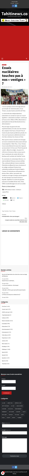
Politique (4, 64)
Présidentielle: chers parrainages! (10, 215)
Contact (16, 3)
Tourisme (4, 363)
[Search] (26, 58)
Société (4, 358)
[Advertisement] (14, 41)
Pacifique (4, 346)
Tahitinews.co (15, 13)
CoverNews (21, 471)
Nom (6, 423)
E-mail (3, 385)
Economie (4, 323)
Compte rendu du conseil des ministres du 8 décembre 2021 (16, 220)
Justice (3, 340)
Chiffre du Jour (5, 312)
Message (4, 437)
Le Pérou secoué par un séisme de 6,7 (11, 294)
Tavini (10, 211)
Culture (4, 317)
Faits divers (5, 335)
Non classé (4, 343)
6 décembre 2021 (6, 87)
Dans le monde (5, 320)
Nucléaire (7, 211)
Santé (3, 352)
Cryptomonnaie (6, 315)
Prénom (3, 379)
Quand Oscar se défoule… (8, 280)
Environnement (6, 329)
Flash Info (4, 338)
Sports (3, 360)
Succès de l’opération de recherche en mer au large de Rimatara (14, 275)
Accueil (12, 3)
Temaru (13, 211)
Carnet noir (5, 309)
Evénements (5, 332)
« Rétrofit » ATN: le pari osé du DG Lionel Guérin (13, 290)
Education (4, 326)
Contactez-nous (14, 456)
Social (3, 355)
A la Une (4, 306)
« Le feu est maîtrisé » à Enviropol (10, 285)
